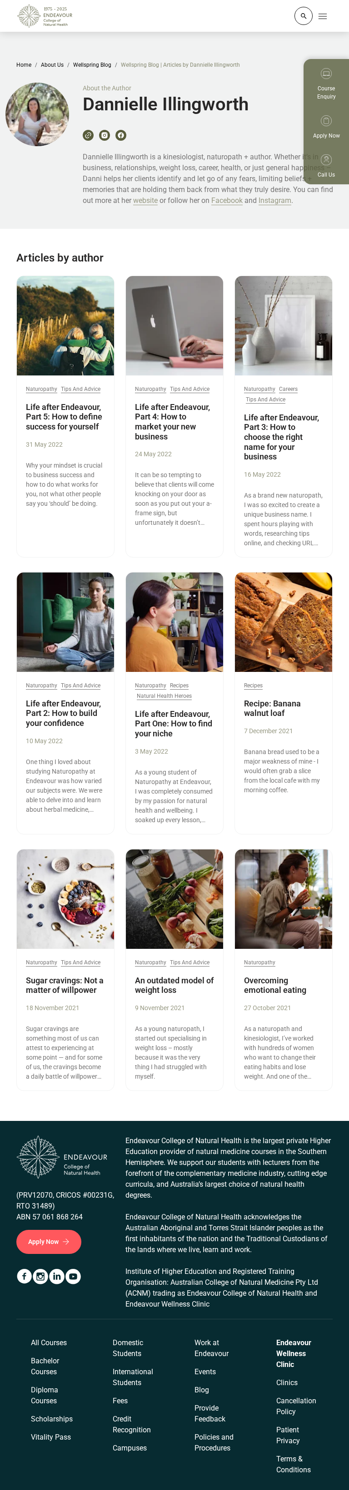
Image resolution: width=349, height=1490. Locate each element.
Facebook (227, 200)
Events (205, 1371)
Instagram (275, 200)
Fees (120, 1400)
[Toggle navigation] (323, 16)
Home (23, 65)
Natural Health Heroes (164, 696)
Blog (201, 1390)
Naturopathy (41, 389)
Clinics (287, 1382)
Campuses (130, 1448)
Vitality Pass (51, 1437)
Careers (288, 389)
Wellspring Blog (92, 65)
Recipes (179, 686)
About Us (52, 65)
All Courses (49, 1342)
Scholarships (52, 1419)
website (145, 200)
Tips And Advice (80, 389)
